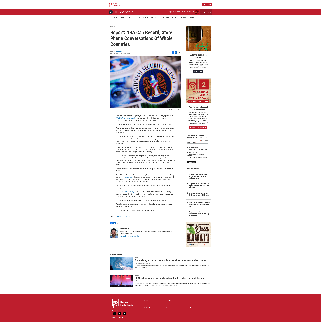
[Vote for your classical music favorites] (198, 91)
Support (191, 304)
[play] (110, 12)
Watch (145, 17)
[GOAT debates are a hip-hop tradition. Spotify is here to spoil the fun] (121, 281)
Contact (168, 300)
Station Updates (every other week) (197, 149)
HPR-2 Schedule (148, 307)
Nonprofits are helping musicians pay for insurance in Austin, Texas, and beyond (199, 185)
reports (126, 118)
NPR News (113, 26)
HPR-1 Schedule (148, 304)
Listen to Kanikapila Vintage (198, 56)
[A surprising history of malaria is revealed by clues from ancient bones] (121, 263)
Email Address (191, 142)
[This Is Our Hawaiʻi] (198, 234)
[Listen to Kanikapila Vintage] (198, 38)
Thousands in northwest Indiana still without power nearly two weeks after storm (198, 176)
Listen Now (198, 72)
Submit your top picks (198, 128)
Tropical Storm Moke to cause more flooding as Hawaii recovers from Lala (199, 204)
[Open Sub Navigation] (119, 17)
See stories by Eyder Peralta (129, 236)
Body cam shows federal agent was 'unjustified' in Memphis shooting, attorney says (199, 213)
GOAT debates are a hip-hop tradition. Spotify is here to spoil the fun (169, 278)
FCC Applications (193, 307)
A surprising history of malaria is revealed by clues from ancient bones (170, 260)
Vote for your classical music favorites (198, 108)
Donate (208, 4)
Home (110, 17)
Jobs (190, 300)
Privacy (168, 307)
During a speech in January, (125, 192)
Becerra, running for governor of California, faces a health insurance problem (199, 195)
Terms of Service (170, 304)
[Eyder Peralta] (114, 233)
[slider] (118, 12)
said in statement (126, 177)
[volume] (115, 12)
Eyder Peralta (119, 51)
